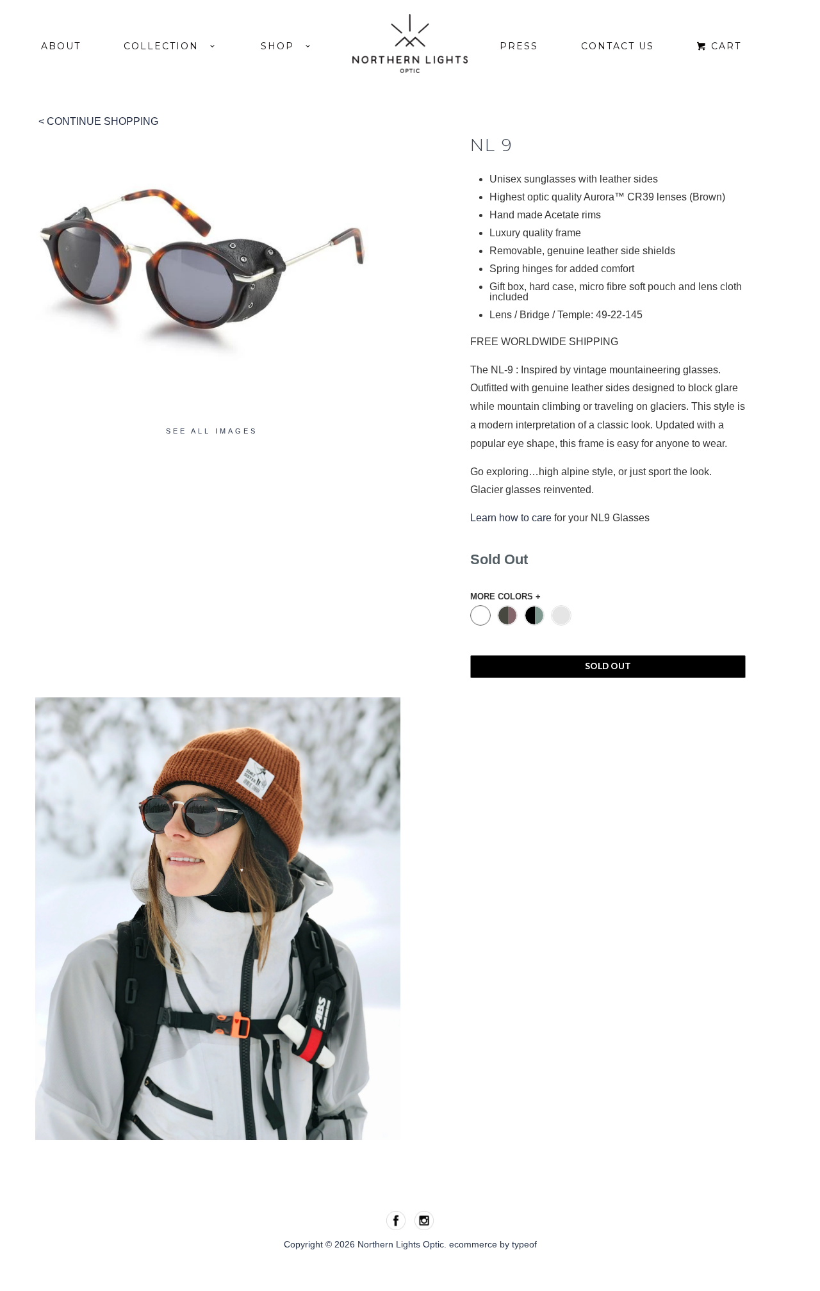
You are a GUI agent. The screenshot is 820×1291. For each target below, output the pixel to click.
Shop (283, 46)
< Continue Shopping (98, 121)
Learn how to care (511, 517)
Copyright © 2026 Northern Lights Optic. (366, 1244)
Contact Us (617, 46)
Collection (167, 46)
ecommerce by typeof (493, 1244)
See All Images (212, 431)
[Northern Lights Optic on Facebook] (397, 1220)
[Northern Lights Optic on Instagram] (424, 1220)
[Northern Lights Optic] (410, 43)
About (61, 46)
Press (519, 46)
